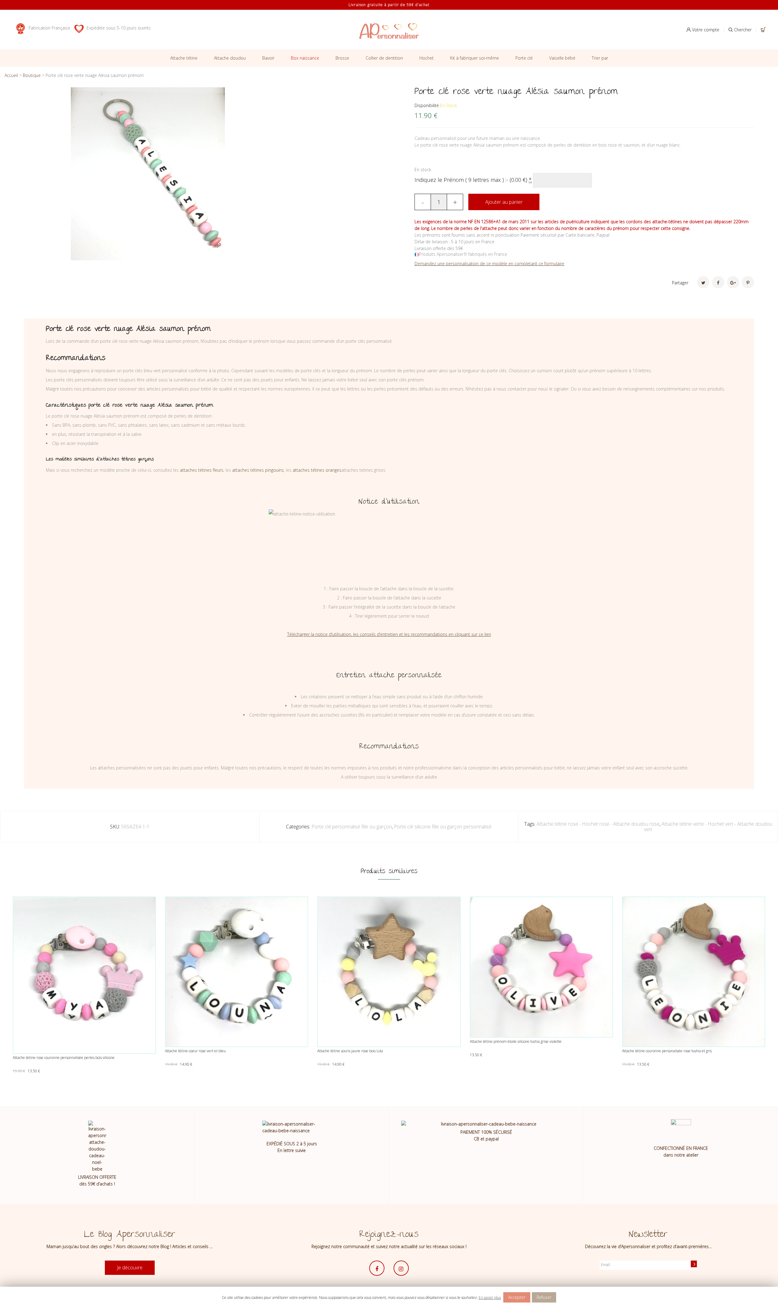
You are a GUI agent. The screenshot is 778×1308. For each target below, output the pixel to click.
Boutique (32, 75)
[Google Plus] (733, 282)
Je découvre (130, 1267)
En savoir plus (490, 1297)
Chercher (742, 30)
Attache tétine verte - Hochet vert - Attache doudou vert (708, 827)
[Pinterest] (748, 282)
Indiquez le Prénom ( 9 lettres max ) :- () (473, 179)
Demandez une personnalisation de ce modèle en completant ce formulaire (489, 263)
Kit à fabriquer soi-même (474, 58)
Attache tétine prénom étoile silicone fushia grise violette (516, 1041)
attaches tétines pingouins (258, 470)
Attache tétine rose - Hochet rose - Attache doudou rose (598, 824)
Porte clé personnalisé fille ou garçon (352, 826)
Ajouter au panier (504, 202)
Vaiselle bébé (562, 58)
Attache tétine (184, 58)
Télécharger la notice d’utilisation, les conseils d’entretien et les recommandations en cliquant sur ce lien (389, 634)
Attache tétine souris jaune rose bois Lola (350, 1050)
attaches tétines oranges (317, 470)
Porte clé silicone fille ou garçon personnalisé (442, 826)
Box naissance (305, 58)
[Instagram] (401, 1268)
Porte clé (524, 58)
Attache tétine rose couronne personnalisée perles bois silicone (64, 1057)
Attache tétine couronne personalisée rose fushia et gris (667, 1050)
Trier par (600, 58)
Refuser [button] (544, 1297)
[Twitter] (703, 282)
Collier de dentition (384, 58)
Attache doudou (230, 58)
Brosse (342, 58)
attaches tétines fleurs (201, 470)
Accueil (11, 75)
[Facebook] (718, 282)
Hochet (426, 58)
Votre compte (705, 30)
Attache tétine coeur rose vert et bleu (195, 1050)
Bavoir (268, 58)
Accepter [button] (516, 1297)
